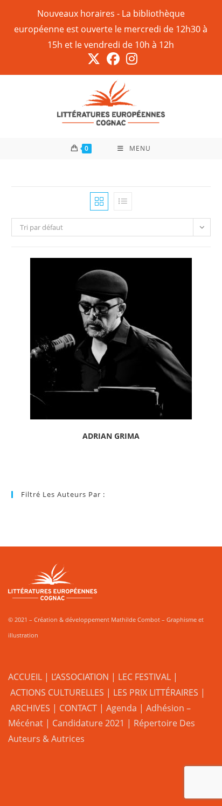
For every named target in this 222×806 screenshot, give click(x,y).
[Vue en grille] (99, 201)
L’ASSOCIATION (80, 677)
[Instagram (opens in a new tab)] (130, 58)
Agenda (121, 708)
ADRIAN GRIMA (111, 436)
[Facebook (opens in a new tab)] (113, 58)
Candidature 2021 (88, 723)
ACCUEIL (25, 677)
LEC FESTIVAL (144, 677)
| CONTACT (74, 708)
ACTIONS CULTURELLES (57, 692)
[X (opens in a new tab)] (93, 58)
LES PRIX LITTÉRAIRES (155, 692)
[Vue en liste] (123, 201)
